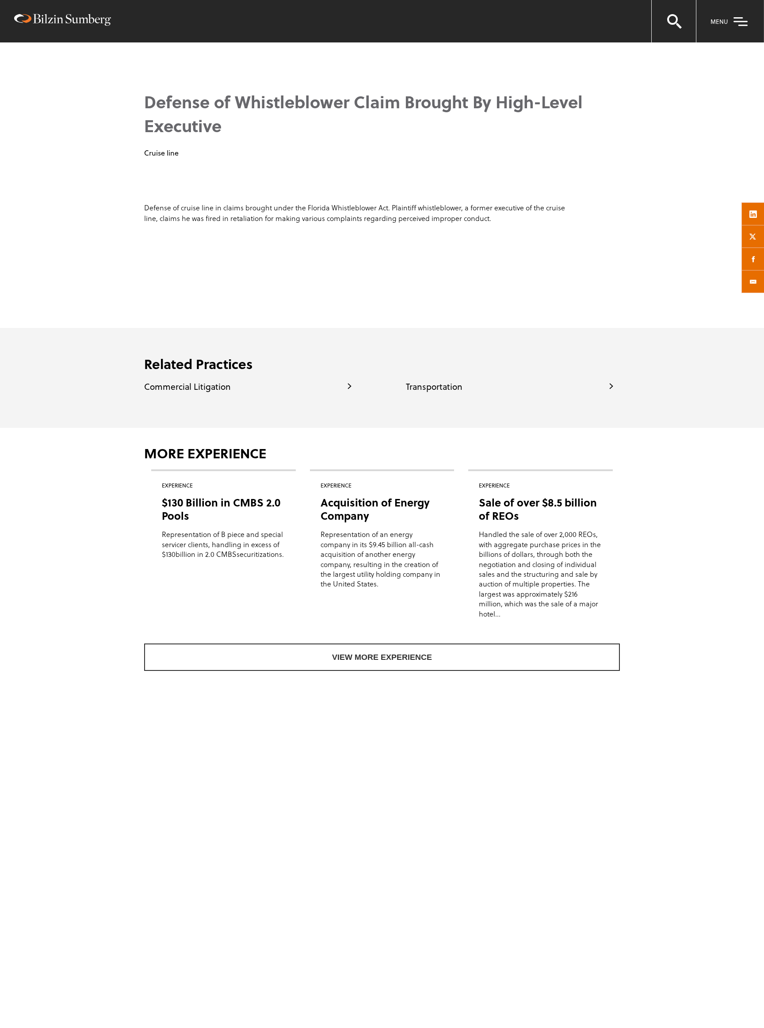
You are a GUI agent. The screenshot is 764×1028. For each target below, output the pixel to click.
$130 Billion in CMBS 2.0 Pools (221, 509)
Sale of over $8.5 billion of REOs (538, 509)
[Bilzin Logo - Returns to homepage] (62, 21)
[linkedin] (753, 214)
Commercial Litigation (187, 386)
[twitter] (753, 236)
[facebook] (753, 259)
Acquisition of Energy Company (375, 509)
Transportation (434, 386)
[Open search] (673, 21)
